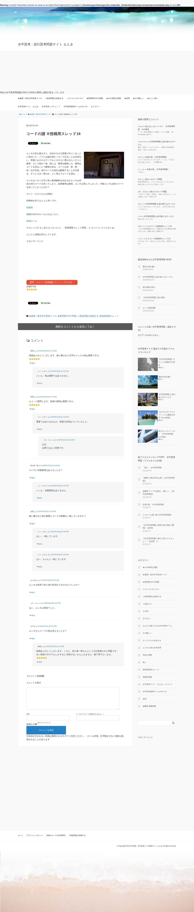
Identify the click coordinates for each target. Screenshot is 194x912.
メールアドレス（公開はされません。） (90, 714)
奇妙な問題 (147, 655)
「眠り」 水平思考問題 (152, 467)
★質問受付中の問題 (94, 98)
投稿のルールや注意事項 (55, 835)
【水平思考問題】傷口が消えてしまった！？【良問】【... (158, 539)
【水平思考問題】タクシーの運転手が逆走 (166, 362)
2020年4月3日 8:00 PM (52, 603)
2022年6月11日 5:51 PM (48, 626)
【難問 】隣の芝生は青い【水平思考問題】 (159, 479)
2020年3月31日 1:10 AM (48, 351)
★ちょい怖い (152, 98)
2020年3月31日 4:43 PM (60, 486)
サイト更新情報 (149, 308)
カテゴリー (95, 106)
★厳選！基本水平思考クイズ (30, 98)
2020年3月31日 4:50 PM (60, 417)
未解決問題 (147, 677)
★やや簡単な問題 (113, 98)
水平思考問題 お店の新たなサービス (160, 204)
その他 (145, 611)
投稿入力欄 (31, 724)
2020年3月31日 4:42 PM (60, 371)
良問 (144, 699)
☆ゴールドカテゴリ (75, 98)
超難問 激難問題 (149, 706)
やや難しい (147, 633)
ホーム (20, 835)
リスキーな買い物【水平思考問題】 (157, 515)
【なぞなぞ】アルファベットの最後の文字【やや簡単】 (166, 415)
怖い (144, 662)
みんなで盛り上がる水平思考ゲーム (157, 626)
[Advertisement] (97, 71)
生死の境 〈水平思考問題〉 (156, 157)
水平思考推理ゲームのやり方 (75, 106)
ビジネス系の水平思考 (152, 648)
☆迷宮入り (147, 604)
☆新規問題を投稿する (54, 98)
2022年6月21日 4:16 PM (55, 646)
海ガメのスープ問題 (153, 179)
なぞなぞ (146, 618)
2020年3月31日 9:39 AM (51, 465)
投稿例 (29, 207)
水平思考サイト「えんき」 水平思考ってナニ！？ (39, 106)
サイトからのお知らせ (152, 640)
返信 (33, 363)
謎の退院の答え (149, 287)
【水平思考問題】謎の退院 (154, 297)
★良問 (127, 98)
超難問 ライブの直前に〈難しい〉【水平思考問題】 (159, 492)
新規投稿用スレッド (109, 316)
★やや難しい (138, 98)
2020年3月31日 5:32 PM (66, 440)
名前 (28, 714)
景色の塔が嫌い (149, 267)
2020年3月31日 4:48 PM (60, 532)
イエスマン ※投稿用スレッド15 (158, 226)
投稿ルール (31, 221)
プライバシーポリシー (34, 835)
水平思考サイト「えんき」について (157, 684)
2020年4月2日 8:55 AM (50, 580)
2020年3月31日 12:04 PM (46, 511)
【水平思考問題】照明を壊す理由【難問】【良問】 (158, 526)
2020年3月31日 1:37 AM (48, 397)
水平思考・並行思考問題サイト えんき (45, 44)
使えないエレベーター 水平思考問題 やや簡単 (166, 434)
